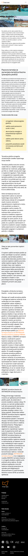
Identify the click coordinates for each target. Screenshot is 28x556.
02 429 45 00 (4, 501)
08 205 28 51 (5, 529)
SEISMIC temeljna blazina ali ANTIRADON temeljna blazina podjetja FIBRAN (13, 333)
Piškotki (3, 553)
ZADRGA (12, 553)
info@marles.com (5, 503)
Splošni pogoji (4, 551)
